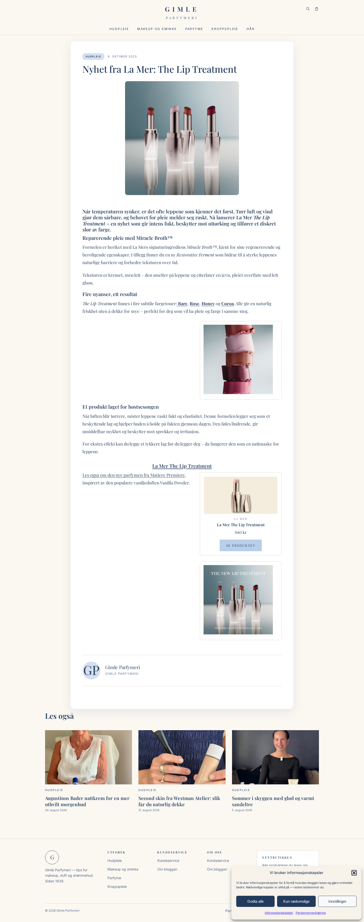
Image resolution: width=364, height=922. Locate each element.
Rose (194, 303)
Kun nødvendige (296, 901)
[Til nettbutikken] (316, 9)
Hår (251, 29)
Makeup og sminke (157, 29)
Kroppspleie (224, 29)
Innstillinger (337, 901)
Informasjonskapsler (279, 913)
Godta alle (255, 901)
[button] (354, 872)
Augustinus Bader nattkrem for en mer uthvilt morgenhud (87, 801)
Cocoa (227, 303)
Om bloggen (167, 869)
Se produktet (240, 545)
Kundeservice (168, 860)
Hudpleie (119, 29)
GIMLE (182, 12)
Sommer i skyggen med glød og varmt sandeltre (273, 801)
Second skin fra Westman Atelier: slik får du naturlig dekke (179, 801)
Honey (208, 303)
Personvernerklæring (311, 913)
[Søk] (308, 9)
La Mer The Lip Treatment (182, 465)
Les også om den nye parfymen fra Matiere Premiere (133, 475)
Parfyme (194, 29)
